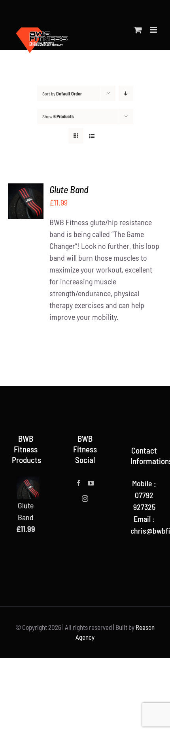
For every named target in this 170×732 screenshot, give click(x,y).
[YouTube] (91, 483)
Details (25, 218)
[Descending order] (126, 93)
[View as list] (91, 136)
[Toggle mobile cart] (138, 30)
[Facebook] (79, 483)
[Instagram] (85, 498)
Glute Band (68, 189)
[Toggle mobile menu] (154, 30)
